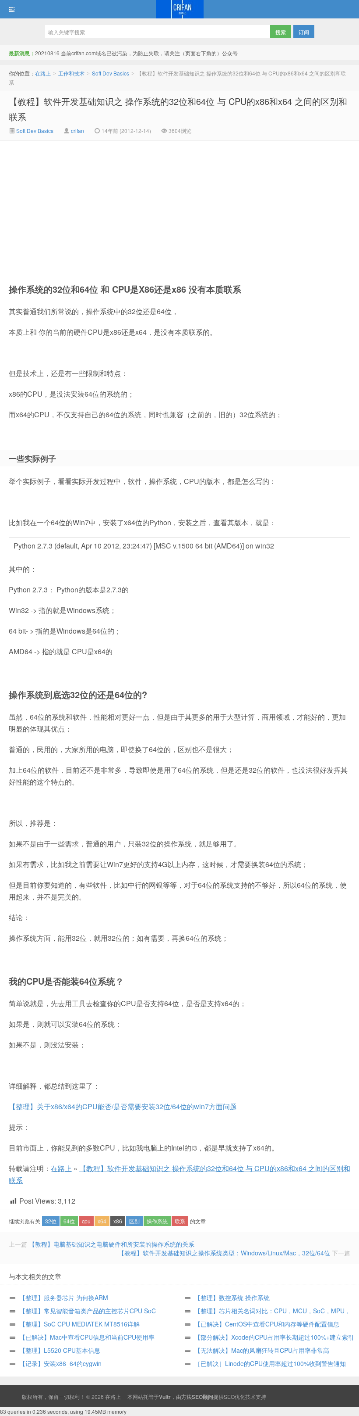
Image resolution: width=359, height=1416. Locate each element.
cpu (86, 1221)
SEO (229, 1396)
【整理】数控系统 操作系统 (232, 1297)
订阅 (304, 32)
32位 (50, 1221)
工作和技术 (71, 73)
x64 (102, 1221)
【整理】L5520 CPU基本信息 (59, 1350)
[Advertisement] (105, 206)
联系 (180, 1221)
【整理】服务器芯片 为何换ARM (63, 1297)
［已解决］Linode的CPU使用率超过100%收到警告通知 (270, 1363)
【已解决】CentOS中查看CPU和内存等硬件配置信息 (266, 1323)
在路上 (179, 9)
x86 (117, 1221)
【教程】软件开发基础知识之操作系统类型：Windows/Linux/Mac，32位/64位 (224, 1252)
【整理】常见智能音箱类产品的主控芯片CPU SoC (87, 1310)
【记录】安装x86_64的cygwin (60, 1363)
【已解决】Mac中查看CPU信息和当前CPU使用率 (87, 1337)
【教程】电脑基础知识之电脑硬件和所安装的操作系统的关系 (111, 1244)
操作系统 (157, 1221)
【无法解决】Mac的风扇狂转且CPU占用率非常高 (261, 1350)
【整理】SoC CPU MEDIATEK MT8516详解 (79, 1323)
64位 (69, 1221)
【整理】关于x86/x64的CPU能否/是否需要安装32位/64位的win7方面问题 (123, 1106)
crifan (77, 130)
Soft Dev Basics (110, 73)
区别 (134, 1221)
